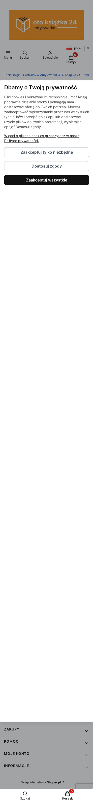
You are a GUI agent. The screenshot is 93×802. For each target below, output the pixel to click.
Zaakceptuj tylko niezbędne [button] (46, 152)
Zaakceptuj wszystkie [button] (46, 180)
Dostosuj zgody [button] (46, 166)
